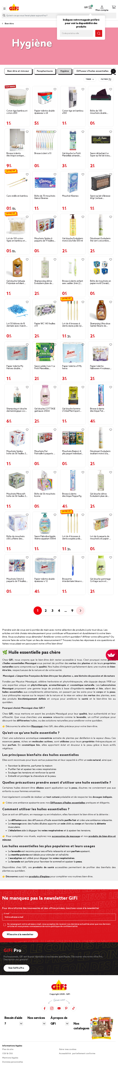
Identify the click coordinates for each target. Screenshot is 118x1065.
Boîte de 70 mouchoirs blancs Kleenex (44, 197)
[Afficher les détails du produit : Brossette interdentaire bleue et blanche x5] (72, 565)
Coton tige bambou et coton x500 (16, 112)
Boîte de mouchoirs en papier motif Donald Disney (100, 282)
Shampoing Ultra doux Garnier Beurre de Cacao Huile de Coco (100, 325)
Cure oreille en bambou (17, 196)
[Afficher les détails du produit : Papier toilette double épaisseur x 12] (45, 565)
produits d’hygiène (39, 876)
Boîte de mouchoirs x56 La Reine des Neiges (15, 537)
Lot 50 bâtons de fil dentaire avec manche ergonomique (16, 325)
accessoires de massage (66, 836)
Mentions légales (10, 1058)
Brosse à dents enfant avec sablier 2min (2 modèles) (72, 282)
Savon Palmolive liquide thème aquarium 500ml (45, 537)
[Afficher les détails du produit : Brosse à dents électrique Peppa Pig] (72, 480)
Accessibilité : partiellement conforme (77, 1054)
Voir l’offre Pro (16, 968)
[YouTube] (59, 1008)
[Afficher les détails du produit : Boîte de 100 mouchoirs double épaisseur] (100, 97)
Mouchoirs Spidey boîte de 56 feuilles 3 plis (16, 452)
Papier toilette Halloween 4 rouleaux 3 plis (100, 367)
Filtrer (104, 79)
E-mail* (7, 914)
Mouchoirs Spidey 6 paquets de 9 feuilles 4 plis (45, 239)
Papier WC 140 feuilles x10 (44, 325)
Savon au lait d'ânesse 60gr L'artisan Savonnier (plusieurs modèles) (100, 197)
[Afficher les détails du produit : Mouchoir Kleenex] (72, 182)
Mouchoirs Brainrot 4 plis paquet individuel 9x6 (71, 452)
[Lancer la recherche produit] (4, 15)
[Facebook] (44, 1008)
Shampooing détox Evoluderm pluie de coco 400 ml (43, 282)
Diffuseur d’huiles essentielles (93, 71)
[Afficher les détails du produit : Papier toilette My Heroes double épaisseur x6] (17, 353)
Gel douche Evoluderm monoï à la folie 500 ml (72, 239)
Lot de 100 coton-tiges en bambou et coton (15, 239)
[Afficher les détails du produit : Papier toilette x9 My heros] (72, 353)
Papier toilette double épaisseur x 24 (44, 112)
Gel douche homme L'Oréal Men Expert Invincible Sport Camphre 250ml (71, 410)
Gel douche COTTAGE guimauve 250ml (44, 410)
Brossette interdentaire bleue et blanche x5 (72, 580)
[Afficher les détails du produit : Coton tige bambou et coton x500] (17, 97)
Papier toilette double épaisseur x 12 (44, 580)
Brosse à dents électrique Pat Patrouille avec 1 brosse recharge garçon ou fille (97, 410)
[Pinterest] (66, 1008)
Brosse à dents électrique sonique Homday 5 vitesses (15, 154)
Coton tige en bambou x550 (72, 112)
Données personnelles (12, 1062)
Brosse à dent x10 (42, 153)
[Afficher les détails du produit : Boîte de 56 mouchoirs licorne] (45, 480)
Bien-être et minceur (18, 71)
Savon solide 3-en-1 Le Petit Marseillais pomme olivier (44, 367)
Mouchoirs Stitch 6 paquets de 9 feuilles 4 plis (17, 580)
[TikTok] (73, 1008)
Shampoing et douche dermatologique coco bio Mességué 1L (16, 410)
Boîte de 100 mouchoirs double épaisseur (98, 112)
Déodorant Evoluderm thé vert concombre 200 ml (100, 239)
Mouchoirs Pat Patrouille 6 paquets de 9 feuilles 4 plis (45, 452)
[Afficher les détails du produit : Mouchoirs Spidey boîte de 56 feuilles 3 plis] (17, 438)
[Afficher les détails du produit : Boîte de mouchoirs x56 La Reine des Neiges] (17, 523)
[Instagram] (52, 1008)
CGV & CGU (7, 1054)
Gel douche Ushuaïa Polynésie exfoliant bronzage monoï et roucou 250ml (15, 282)
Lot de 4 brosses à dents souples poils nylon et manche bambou (71, 537)
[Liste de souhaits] (27, 89)
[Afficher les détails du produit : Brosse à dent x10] (45, 140)
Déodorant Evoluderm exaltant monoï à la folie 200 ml (100, 452)
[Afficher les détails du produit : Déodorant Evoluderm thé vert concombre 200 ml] (100, 225)
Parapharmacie (45, 71)
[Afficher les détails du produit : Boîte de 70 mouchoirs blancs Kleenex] (45, 182)
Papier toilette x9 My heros (72, 367)
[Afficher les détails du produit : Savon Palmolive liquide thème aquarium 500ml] (45, 523)
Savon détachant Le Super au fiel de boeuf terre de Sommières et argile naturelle (101, 154)
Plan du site (7, 1049)
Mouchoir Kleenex (70, 196)
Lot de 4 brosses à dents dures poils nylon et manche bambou (73, 325)
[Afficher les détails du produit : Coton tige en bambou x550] (72, 97)
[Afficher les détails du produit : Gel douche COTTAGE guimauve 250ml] (45, 395)
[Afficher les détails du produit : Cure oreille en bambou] (17, 182)
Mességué (37, 726)
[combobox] (89, 79)
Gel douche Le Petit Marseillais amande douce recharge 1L (71, 154)
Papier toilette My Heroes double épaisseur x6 (14, 367)
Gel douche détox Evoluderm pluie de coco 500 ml (98, 495)
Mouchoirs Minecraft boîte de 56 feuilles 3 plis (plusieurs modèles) (16, 495)
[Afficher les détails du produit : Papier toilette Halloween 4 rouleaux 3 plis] (100, 353)
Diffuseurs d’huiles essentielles (67, 802)
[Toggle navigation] (4, 8)
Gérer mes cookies (67, 1049)
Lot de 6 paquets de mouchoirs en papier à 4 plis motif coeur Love (101, 537)
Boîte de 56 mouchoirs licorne (44, 495)
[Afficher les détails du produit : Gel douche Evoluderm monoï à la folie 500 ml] (72, 225)
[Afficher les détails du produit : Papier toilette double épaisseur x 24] (45, 97)
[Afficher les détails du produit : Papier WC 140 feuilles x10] (45, 310)
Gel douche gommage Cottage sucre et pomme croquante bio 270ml (100, 580)
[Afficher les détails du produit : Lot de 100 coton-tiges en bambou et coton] (17, 225)
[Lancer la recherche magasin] (98, 33)
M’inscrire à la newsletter (20, 934)
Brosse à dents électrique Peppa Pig (71, 495)
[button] (90, 7)
